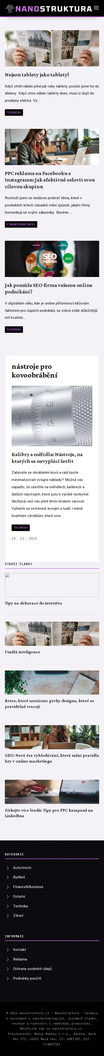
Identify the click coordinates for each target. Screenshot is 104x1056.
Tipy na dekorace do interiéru (33, 603)
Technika (14, 112)
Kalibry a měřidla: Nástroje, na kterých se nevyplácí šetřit (47, 457)
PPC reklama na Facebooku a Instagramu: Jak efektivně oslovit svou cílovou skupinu (50, 179)
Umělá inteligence (22, 651)
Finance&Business (21, 224)
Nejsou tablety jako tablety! (37, 74)
